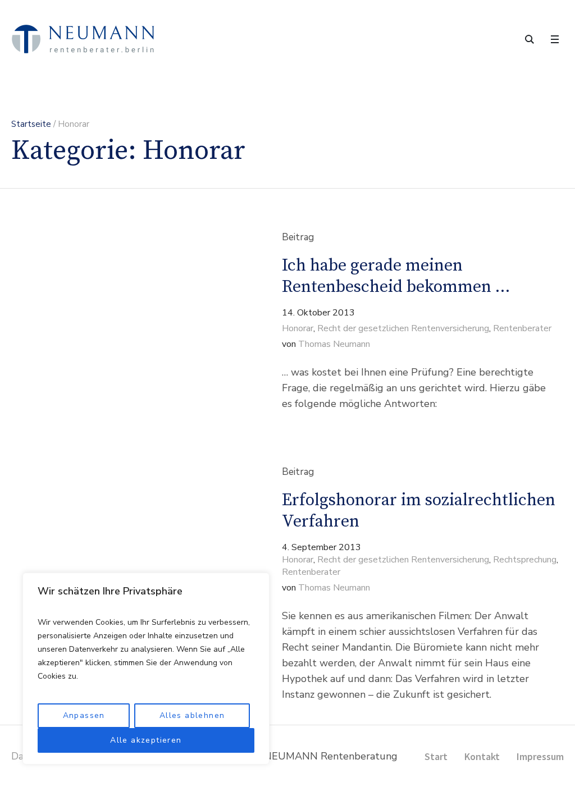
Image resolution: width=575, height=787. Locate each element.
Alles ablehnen (192, 715)
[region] (146, 669)
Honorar (297, 328)
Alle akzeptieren (145, 740)
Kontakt (482, 756)
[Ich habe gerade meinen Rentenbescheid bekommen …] (121, 321)
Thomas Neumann (334, 344)
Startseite (31, 124)
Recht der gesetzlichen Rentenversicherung (403, 328)
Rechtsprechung (524, 559)
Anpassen (84, 715)
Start (436, 756)
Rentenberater (522, 328)
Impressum (540, 756)
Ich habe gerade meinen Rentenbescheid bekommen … (396, 276)
